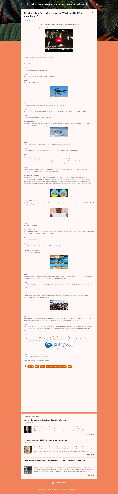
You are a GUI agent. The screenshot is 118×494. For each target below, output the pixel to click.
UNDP (37, 366)
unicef (42, 366)
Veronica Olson (63, 486)
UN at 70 (30, 366)
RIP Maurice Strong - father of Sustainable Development (45, 420)
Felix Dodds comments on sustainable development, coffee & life (56, 4)
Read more (90, 435)
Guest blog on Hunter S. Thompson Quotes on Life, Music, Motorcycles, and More (54, 460)
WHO (69, 366)
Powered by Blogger (60, 482)
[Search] (96, 4)
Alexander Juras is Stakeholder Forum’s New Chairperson (45, 440)
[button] (93, 12)
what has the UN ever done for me (56, 366)
